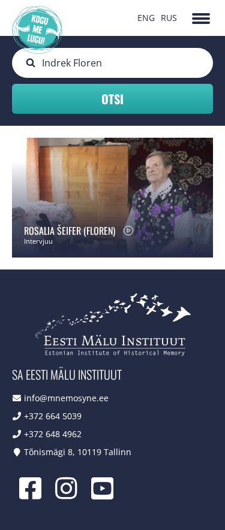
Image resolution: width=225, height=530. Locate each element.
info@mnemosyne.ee (66, 398)
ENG (146, 17)
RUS (169, 17)
